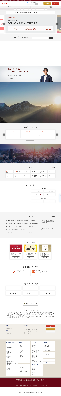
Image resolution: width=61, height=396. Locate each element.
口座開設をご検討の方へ (36, 104)
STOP (34, 140)
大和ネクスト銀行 (48, 293)
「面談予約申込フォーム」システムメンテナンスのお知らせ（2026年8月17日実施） (20, 232)
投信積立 (21, 351)
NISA (20, 364)
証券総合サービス (9, 347)
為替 (49, 201)
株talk (33, 360)
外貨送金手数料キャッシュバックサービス (11, 364)
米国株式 (21, 345)
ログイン (55, 3)
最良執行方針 (20, 380)
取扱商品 (20, 342)
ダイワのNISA (9, 352)
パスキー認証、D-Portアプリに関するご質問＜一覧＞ (31, 330)
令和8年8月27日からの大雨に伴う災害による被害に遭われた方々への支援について (23, 220)
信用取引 (21, 352)
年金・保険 (21, 356)
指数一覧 (37, 201)
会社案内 (14, 0)
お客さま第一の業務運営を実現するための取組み (19, 104)
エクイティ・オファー (40, 380)
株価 (31, 2)
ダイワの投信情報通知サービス (36, 361)
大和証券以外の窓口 (9, 328)
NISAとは (21, 366)
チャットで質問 (60, 199)
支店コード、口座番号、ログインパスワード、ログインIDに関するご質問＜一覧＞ (30, 334)
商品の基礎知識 (47, 346)
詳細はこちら (12, 78)
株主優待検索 (34, 346)
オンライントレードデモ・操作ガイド (36, 373)
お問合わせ (7, 325)
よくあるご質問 (23, 0)
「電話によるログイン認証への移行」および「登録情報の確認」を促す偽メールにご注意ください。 (23, 12)
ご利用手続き (34, 369)
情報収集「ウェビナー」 (10, 368)
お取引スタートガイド (10, 346)
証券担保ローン (22, 357)
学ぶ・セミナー (46, 342)
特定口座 (8, 351)
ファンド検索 (34, 347)
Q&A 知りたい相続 (47, 350)
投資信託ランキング (35, 356)
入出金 (8, 357)
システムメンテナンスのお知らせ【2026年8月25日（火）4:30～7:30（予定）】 (20, 226)
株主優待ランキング (35, 355)
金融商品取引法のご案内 (19, 379)
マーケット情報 (34, 342)
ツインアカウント (9, 348)
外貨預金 (21, 355)
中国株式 (21, 346)
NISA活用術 (21, 370)
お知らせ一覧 (53, 216)
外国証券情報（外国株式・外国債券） (31, 380)
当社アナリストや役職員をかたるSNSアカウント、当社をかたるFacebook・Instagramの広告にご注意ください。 (47, 221)
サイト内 (29, 2)
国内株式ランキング (35, 352)
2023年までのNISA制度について (24, 371)
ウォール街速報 (37, 191)
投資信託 (35, 2)
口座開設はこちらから (30, 113)
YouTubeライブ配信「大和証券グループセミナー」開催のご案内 (17, 229)
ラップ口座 (21, 350)
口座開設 (47, 3)
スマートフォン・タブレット (36, 367)
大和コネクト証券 (13, 293)
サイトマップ (46, 362)
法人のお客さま (9, 0)
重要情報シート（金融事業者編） (40, 379)
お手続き (7, 330)
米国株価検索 (34, 345)
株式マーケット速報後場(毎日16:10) (49, 194)
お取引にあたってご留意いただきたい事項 (47, 228)
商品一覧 (54, 167)
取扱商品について (35, 368)
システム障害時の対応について (43, 385)
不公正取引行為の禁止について (33, 385)
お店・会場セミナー (48, 345)
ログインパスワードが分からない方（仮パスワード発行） (30, 332)
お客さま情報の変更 (9, 333)
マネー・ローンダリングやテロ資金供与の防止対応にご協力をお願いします (47, 225)
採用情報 (18, 0)
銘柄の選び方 (47, 347)
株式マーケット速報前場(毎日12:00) (37, 194)
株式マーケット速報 (50, 191)
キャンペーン (46, 359)
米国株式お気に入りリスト (36, 350)
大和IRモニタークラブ (30, 293)
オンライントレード (10, 369)
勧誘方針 (24, 380)
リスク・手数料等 (29, 0)
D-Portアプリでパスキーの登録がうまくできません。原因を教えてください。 (31, 327)
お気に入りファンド (35, 351)
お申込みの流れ (22, 367)
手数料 (8, 353)
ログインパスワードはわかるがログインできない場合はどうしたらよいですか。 (30, 336)
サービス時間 (9, 356)
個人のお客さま (4, 0)
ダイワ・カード (9, 358)
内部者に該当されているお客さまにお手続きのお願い (21, 385)
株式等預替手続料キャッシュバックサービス (11, 362)
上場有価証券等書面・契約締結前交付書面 (29, 379)
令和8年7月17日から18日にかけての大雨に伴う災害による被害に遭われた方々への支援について (22, 223)
